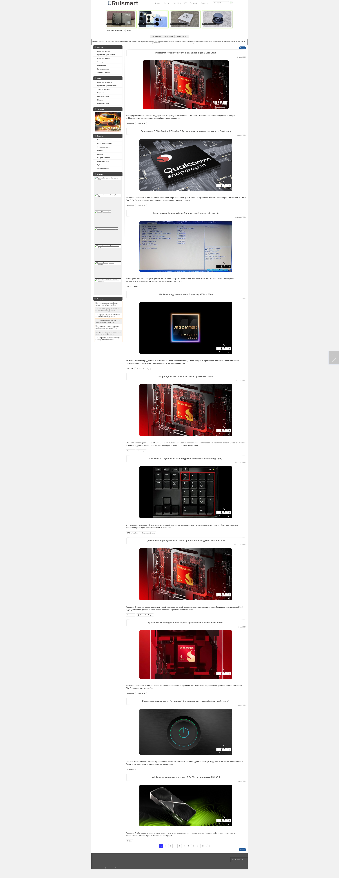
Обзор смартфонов (104, 143)
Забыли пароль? (181, 36)
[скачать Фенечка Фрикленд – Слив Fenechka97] (108, 264)
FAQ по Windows (132, 533)
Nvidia (129, 841)
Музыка (100, 100)
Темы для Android (103, 62)
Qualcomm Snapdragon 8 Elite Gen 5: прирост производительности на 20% (186, 540)
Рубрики (100, 165)
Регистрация (168, 36)
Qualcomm (130, 123)
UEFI (136, 286)
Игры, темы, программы (114, 30)
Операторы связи (103, 157)
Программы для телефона (107, 85)
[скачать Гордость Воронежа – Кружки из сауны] (108, 179)
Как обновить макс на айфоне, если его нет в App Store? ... (106, 304)
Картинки (100, 93)
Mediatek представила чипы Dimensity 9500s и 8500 (186, 294)
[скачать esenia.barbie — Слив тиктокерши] (106, 229)
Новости (100, 150)
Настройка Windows (148, 533)
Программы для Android (106, 54)
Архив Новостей (103, 168)
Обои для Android (103, 58)
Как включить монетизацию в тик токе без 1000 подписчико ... (107, 321)
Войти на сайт (156, 36)
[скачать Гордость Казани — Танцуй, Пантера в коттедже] (108, 196)
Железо (129, 30)
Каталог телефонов (104, 140)
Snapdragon (141, 123)
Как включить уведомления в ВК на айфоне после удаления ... (107, 310)
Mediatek (130, 369)
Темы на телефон (103, 89)
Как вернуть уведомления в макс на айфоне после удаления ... (107, 316)
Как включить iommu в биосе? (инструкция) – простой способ (185, 213)
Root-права (101, 65)
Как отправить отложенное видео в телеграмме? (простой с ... (108, 339)
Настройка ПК (132, 769)
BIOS (129, 286)
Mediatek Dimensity (143, 369)
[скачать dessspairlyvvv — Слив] (103, 212)
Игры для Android (103, 51)
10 (203, 846)
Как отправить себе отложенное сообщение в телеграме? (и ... (107, 327)
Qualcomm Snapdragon (145, 615)
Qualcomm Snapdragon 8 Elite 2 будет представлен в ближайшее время (185, 623)
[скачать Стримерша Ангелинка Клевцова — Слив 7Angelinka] (108, 281)
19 (210, 846)
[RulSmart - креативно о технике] (119, 4)
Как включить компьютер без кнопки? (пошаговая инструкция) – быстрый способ (185, 701)
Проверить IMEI (103, 103)
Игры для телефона (104, 82)
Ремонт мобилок (103, 96)
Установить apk (103, 69)
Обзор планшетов (103, 147)
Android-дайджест (103, 72)
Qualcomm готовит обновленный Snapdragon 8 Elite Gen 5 (185, 53)
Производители (103, 161)
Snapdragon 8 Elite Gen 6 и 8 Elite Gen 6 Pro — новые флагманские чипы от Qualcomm (186, 131)
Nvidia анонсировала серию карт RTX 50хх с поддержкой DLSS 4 (186, 777)
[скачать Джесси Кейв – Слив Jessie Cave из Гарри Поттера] (108, 247)
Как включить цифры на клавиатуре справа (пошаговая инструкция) (185, 458)
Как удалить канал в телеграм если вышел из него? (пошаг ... (108, 333)
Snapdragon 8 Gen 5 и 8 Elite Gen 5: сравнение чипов (185, 376)
